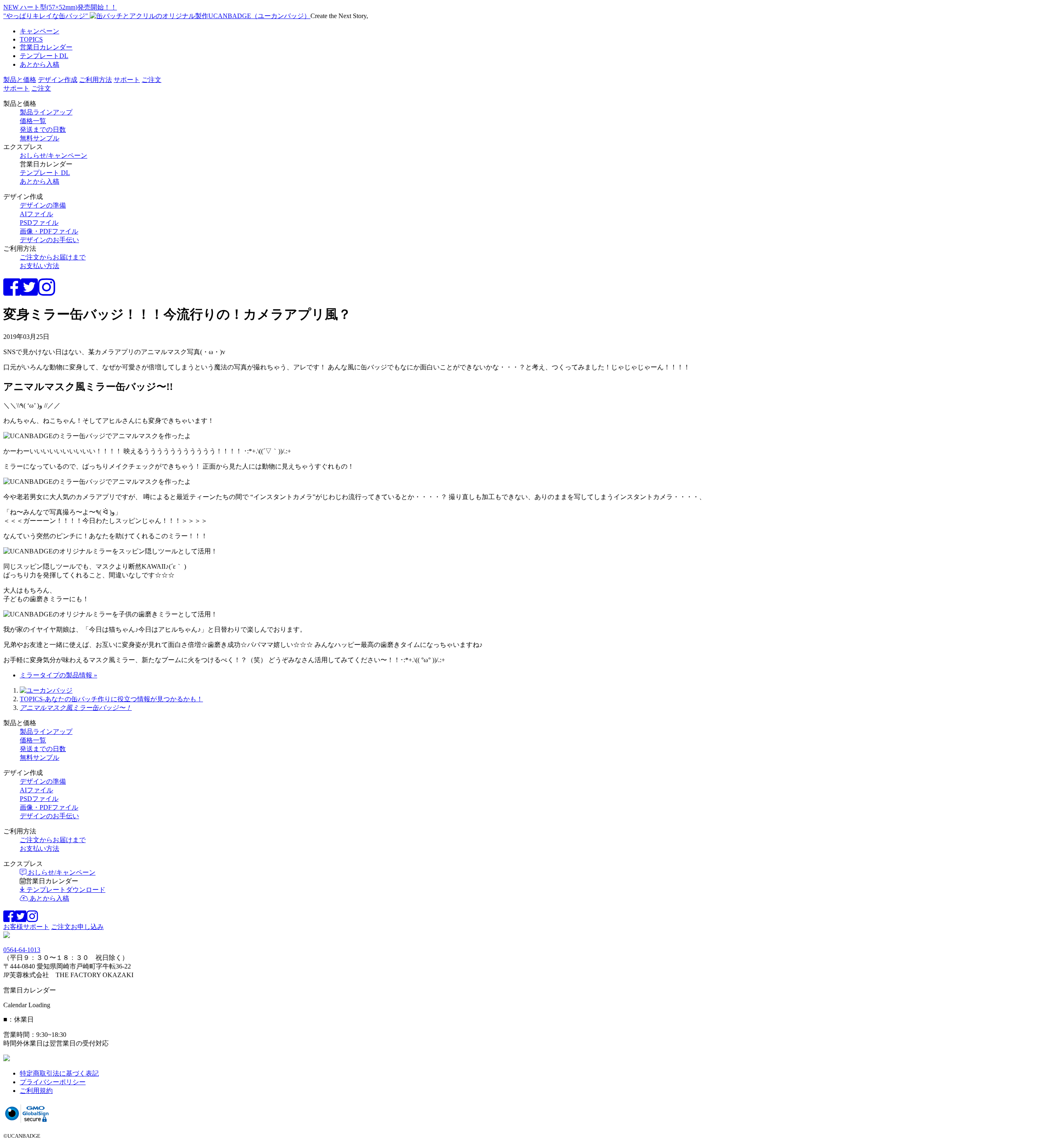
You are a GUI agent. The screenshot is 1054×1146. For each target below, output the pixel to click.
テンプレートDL (44, 55)
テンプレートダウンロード (65, 889)
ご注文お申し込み (77, 926)
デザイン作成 (57, 79)
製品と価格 (19, 79)
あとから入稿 (39, 64)
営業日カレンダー (46, 47)
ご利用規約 (36, 1090)
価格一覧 (33, 120)
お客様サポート (26, 926)
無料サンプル (39, 138)
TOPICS (31, 39)
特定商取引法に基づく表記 (59, 1073)
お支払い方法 (39, 265)
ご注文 (151, 79)
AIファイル (36, 213)
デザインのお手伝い (49, 239)
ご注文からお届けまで (53, 257)
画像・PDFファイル (49, 231)
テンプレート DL (45, 172)
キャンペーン (39, 31)
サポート (127, 79)
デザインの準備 (43, 205)
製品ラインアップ (46, 112)
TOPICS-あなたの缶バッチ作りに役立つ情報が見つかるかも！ (111, 699)
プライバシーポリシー (53, 1081)
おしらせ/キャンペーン (53, 155)
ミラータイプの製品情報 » (58, 675)
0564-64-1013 (21, 949)
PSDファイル (39, 222)
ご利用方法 (95, 79)
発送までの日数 (43, 129)
